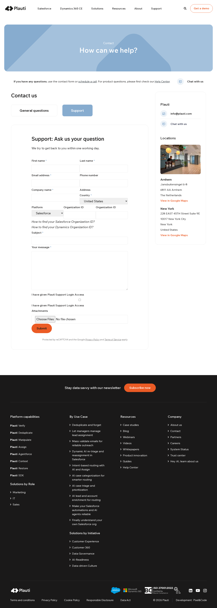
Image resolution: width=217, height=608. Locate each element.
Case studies (131, 425)
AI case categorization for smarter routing (88, 477)
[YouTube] (198, 590)
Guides (127, 461)
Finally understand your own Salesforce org (87, 522)
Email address (41, 175)
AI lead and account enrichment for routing (86, 498)
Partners (175, 437)
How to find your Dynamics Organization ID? (62, 227)
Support (156, 8)
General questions (34, 110)
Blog (126, 431)
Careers (175, 443)
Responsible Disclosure (100, 600)
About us (176, 425)
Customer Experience (85, 541)
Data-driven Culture (84, 565)
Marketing (19, 492)
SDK (17, 475)
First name (39, 160)
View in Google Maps (174, 200)
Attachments (40, 310)
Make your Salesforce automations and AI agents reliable (85, 510)
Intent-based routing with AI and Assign (88, 467)
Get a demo (201, 8)
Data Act (125, 600)
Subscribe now (140, 388)
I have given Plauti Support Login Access (58, 305)
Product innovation (135, 455)
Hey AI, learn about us (184, 461)
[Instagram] (205, 590)
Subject (37, 232)
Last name (87, 160)
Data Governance (83, 553)
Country (86, 195)
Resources (118, 8)
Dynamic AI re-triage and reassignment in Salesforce (88, 455)
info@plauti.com (181, 113)
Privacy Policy (92, 339)
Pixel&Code (200, 600)
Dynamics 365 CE (71, 8)
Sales (16, 504)
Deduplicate (21, 432)
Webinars (129, 437)
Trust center (177, 455)
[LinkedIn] (190, 590)
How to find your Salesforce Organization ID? (63, 222)
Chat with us (195, 81)
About (138, 8)
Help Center (162, 81)
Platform (37, 207)
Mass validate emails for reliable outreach (87, 443)
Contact (175, 431)
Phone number (89, 175)
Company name (42, 189)
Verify (17, 425)
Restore (19, 468)
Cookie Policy (72, 600)
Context (19, 461)
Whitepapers (131, 449)
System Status (179, 449)
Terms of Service (112, 339)
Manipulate (20, 439)
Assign (18, 447)
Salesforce (44, 8)
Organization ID (74, 207)
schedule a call (87, 81)
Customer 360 (81, 547)
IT (14, 498)
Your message (41, 247)
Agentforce (21, 454)
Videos (127, 443)
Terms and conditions (22, 600)
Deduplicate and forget (86, 425)
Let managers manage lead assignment (86, 433)
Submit (42, 328)
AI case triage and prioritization (83, 487)
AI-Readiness (80, 559)
